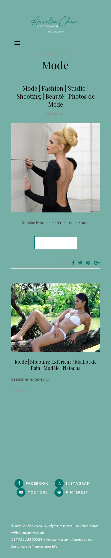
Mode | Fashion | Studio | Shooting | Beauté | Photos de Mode (56, 96)
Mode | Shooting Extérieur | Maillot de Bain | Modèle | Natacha (55, 365)
